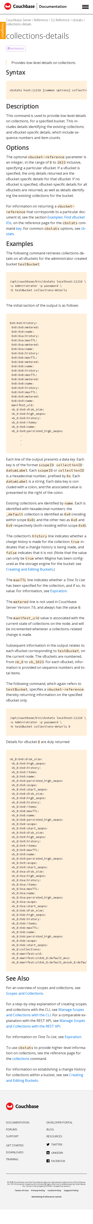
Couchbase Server (18, 20)
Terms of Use (21, 1190)
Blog (50, 1129)
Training (12, 1159)
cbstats (77, 20)
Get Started (15, 1145)
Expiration (58, 591)
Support (12, 1136)
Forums (11, 1129)
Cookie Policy (54, 1190)
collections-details (18, 24)
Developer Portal (59, 1122)
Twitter (56, 1144)
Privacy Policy (38, 1190)
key (19, 228)
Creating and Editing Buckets (29, 569)
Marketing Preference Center (47, 1197)
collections (20, 1058)
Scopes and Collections (24, 993)
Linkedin (57, 1153)
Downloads (15, 1152)
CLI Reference (60, 20)
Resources (54, 1136)
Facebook (58, 1161)
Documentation (17, 1122)
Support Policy (71, 1190)
